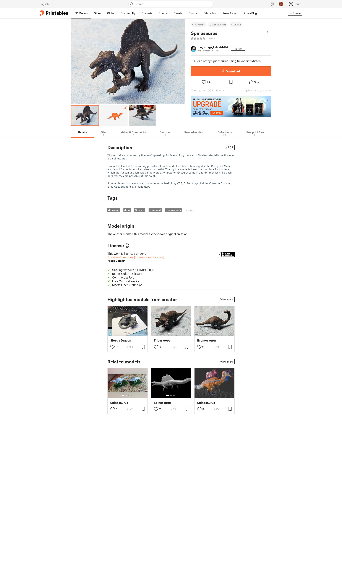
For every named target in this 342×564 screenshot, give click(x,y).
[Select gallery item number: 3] (217, 333)
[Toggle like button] (112, 347)
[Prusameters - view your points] (281, 4)
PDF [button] (230, 147)
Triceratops (162, 340)
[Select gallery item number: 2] (129, 333)
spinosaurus (173, 210)
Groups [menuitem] (192, 13)
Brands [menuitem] (163, 13)
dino (127, 210)
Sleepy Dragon (120, 340)
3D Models (200, 24)
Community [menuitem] (128, 13)
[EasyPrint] (272, 4)
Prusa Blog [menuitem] (250, 13)
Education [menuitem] (210, 13)
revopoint (155, 210)
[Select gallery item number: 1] (125, 333)
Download (233, 71)
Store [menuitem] (97, 13)
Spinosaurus (119, 402)
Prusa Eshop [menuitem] (229, 13)
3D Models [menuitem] (81, 13)
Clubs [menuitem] (110, 13)
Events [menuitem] (178, 13)
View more (226, 299)
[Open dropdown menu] (267, 33)
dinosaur (113, 210)
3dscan (139, 210)
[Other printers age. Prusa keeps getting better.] (231, 106)
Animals (237, 24)
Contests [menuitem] (147, 13)
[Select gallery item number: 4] (132, 395)
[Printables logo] (54, 13)
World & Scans (219, 24)
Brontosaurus (207, 340)
